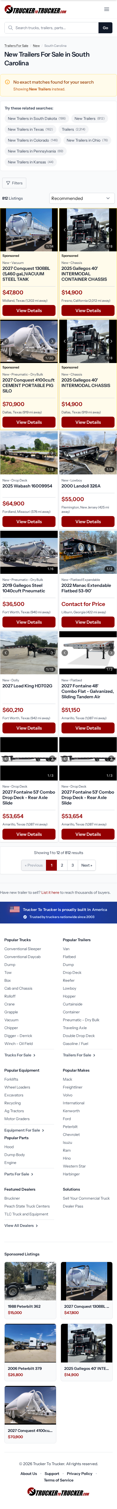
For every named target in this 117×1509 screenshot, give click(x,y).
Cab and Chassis (18, 988)
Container (71, 1012)
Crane (9, 1004)
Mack (67, 1079)
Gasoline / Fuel (75, 1043)
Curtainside (72, 1004)
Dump (9, 964)
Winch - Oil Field (18, 1043)
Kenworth (71, 1110)
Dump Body (14, 1154)
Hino (67, 1158)
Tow (8, 972)
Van (66, 948)
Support (52, 1473)
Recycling (12, 1102)
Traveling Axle (75, 1027)
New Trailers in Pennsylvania (35, 151)
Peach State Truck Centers (27, 1206)
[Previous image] (5, 229)
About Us (28, 1473)
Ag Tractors (14, 1110)
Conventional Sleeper (22, 948)
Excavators (13, 1095)
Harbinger (71, 1174)
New (36, 46)
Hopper (69, 996)
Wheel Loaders (17, 1087)
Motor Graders (17, 1118)
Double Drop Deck (79, 1035)
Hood (9, 1146)
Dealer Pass (73, 1206)
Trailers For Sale (16, 46)
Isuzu (67, 1142)
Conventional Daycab (22, 956)
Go (105, 27)
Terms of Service (58, 1480)
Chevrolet (71, 1134)
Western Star (74, 1166)
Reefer (69, 980)
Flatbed (69, 956)
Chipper (11, 1027)
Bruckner (12, 1198)
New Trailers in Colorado (33, 140)
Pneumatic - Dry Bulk (81, 1019)
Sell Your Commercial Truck (86, 1198)
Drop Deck (72, 972)
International (73, 1102)
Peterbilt (70, 1126)
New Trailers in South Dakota (37, 118)
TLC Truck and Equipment (26, 1214)
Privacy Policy (80, 1473)
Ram (67, 1150)
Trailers (73, 129)
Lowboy (69, 988)
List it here (50, 892)
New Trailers (90, 118)
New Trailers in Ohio (87, 140)
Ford (67, 1118)
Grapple (11, 1012)
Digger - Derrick (18, 1035)
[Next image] (52, 229)
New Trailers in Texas (30, 129)
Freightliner (72, 1087)
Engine (10, 1162)
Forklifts (11, 1079)
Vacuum (11, 1019)
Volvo (67, 1095)
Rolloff (10, 996)
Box (7, 980)
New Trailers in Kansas (31, 162)
